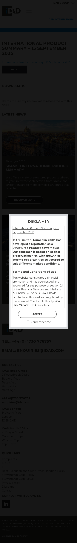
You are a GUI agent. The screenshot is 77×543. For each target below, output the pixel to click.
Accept (37, 314)
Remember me (40, 322)
